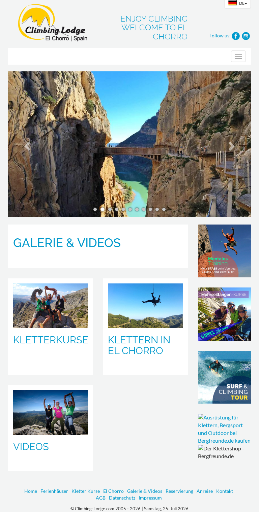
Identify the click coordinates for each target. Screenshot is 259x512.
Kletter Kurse (85, 491)
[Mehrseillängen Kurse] (224, 314)
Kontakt (224, 491)
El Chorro (113, 491)
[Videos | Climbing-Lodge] (50, 412)
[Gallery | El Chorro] (145, 305)
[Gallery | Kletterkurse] (50, 305)
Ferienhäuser (54, 491)
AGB (101, 498)
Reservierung (179, 491)
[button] (26, 144)
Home (30, 491)
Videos (31, 446)
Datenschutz (122, 498)
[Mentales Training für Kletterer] (224, 251)
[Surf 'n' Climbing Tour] (224, 377)
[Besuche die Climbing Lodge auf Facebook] (236, 35)
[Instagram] (246, 35)
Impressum (150, 498)
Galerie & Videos (144, 491)
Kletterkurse (50, 340)
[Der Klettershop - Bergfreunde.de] (224, 429)
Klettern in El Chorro (139, 345)
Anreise (205, 491)
